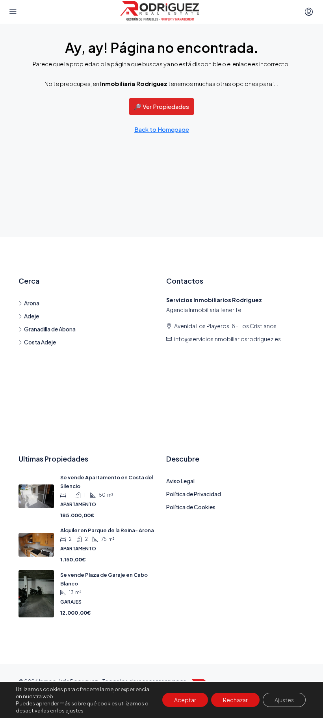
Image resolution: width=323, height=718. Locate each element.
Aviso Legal (180, 480)
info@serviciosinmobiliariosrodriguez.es (227, 338)
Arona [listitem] (31, 303)
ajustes (74, 710)
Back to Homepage (161, 129)
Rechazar (235, 699)
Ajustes (284, 699)
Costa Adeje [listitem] (40, 342)
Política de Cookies (190, 506)
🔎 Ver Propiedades (161, 106)
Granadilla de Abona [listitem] (50, 329)
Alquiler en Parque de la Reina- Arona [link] (107, 530)
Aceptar (185, 699)
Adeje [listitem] (31, 316)
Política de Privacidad (193, 493)
